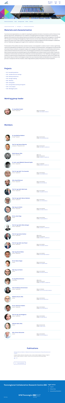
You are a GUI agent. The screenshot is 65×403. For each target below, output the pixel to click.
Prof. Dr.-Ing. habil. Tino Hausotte (20, 171)
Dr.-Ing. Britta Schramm (18, 278)
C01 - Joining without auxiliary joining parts (15, 84)
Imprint (52, 386)
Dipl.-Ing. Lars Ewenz (17, 269)
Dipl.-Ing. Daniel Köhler (18, 252)
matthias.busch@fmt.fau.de (43, 299)
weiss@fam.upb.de (42, 326)
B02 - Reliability (9, 80)
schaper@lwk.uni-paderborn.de (44, 227)
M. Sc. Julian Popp (16, 216)
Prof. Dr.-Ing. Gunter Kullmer (19, 234)
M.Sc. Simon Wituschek (18, 332)
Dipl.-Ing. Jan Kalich (17, 207)
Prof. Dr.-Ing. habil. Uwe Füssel (19, 243)
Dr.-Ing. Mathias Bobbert (18, 135)
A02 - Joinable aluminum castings (13, 74)
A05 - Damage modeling (11, 78)
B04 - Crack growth (10, 82)
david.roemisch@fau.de (43, 182)
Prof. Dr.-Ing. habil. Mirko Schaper (20, 225)
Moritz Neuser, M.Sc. (17, 153)
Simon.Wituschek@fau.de (43, 335)
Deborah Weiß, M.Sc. (17, 323)
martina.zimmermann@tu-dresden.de (45, 290)
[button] (51, 2)
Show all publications (21, 363)
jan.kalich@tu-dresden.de (43, 209)
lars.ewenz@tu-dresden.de (43, 272)
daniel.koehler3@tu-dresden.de (44, 254)
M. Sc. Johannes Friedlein (18, 305)
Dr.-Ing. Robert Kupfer (17, 109)
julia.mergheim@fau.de (43, 317)
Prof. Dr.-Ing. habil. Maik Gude (19, 189)
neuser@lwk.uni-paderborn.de (44, 157)
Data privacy (53, 389)
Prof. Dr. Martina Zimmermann (20, 287)
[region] (31, 21)
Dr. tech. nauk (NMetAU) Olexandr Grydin (22, 162)
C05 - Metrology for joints (11, 88)
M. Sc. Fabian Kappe (17, 260)
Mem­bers (26, 21)
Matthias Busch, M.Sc (17, 296)
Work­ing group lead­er (21, 21)
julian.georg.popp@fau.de (43, 218)
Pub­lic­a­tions (31, 21)
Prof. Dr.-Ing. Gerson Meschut (19, 144)
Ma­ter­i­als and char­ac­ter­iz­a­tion (8, 21)
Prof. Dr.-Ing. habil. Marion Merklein (21, 198)
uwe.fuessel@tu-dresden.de (43, 245)
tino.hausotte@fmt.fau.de (43, 173)
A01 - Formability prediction (12, 72)
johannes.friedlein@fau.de (43, 308)
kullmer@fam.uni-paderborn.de (44, 237)
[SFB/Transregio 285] (8, 2)
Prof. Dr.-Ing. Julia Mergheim (19, 314)
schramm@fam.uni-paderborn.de (44, 282)
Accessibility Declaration (55, 391)
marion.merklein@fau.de (43, 200)
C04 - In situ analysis (10, 86)
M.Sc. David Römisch (17, 180)
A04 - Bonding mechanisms (12, 76)
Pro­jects (15, 21)
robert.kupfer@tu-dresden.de (43, 111)
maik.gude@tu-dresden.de (43, 191)
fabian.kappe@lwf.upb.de (43, 263)
